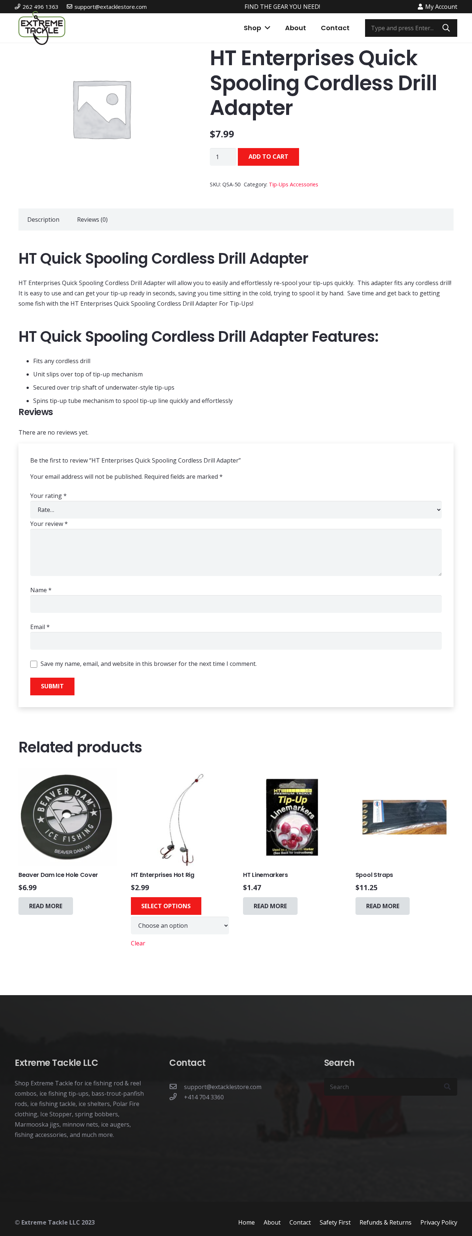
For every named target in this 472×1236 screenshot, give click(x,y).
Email (40, 627)
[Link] (42, 28)
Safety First (335, 1222)
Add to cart (268, 156)
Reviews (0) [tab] (92, 219)
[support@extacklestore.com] (176, 1087)
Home (246, 1222)
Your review (49, 524)
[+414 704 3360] (176, 1097)
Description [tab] (43, 219)
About (272, 1222)
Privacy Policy (438, 1222)
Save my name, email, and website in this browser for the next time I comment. (149, 664)
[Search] (446, 28)
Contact (300, 1222)
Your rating (48, 496)
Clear (138, 943)
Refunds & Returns (386, 1222)
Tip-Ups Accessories (293, 184)
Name (41, 590)
